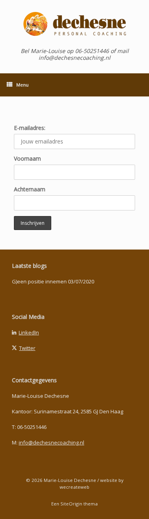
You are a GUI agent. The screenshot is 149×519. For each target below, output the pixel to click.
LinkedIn (29, 332)
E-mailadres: (29, 128)
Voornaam (27, 158)
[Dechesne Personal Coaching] (74, 24)
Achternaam (29, 189)
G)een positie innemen (39, 281)
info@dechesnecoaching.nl (51, 442)
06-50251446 (31, 427)
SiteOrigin (71, 504)
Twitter (27, 348)
